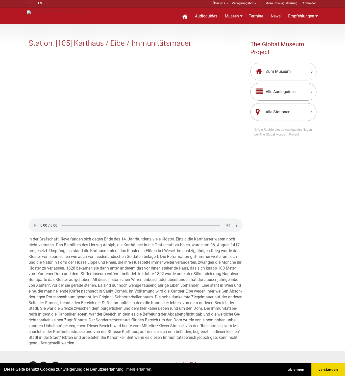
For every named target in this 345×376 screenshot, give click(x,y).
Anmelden (309, 3)
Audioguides (206, 16)
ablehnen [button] (296, 369)
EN (40, 3)
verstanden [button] (328, 369)
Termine (256, 16)
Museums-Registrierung (281, 3)
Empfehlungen (301, 16)
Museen (232, 16)
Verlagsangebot (243, 3)
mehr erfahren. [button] (139, 369)
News (276, 16)
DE (30, 3)
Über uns (219, 3)
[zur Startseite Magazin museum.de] (57, 12)
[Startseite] (185, 15)
